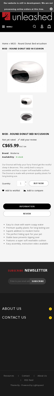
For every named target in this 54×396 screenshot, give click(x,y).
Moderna (15, 153)
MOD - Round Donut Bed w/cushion (29, 43)
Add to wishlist (13, 190)
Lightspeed (38, 385)
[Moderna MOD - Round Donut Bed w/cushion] (27, 72)
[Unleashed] (27, 15)
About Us (42, 375)
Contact (26, 375)
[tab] (27, 206)
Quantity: (6, 183)
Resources (9, 375)
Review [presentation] (27, 213)
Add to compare (35, 190)
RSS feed (28, 380)
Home (5, 43)
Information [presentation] (27, 206)
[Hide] (51, 9)
